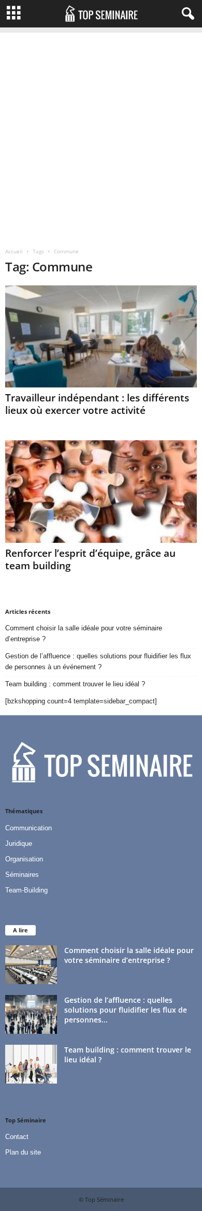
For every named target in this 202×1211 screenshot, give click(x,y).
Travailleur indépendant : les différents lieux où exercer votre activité (97, 404)
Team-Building (26, 890)
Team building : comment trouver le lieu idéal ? (75, 684)
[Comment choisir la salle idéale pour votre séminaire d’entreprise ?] (31, 964)
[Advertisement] (101, 134)
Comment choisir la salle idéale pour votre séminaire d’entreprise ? (83, 633)
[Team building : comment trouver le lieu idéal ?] (31, 1064)
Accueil (14, 251)
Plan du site (23, 1152)
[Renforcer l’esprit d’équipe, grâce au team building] (101, 491)
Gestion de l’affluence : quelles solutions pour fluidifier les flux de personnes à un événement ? (98, 661)
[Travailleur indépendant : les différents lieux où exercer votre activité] (101, 336)
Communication (28, 828)
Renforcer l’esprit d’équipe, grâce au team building (90, 559)
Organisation (24, 859)
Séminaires (22, 874)
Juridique (18, 843)
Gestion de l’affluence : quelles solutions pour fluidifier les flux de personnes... (125, 1010)
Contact (16, 1137)
